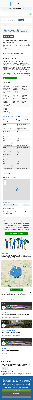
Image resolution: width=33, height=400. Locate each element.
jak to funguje (25, 229)
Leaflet (4, 201)
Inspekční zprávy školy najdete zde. (12, 116)
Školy (18, 30)
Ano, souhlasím (16, 390)
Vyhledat (21, 20)
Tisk (9, 205)
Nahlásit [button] (27, 205)
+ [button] (5, 181)
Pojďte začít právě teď (16, 233)
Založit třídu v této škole (10, 78)
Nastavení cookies (16, 393)
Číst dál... (5, 368)
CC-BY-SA (26, 201)
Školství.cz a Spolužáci (9, 30)
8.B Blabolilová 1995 (8, 330)
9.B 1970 (5, 313)
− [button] (5, 183)
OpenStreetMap (16, 201)
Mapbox (8, 202)
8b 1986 (4, 348)
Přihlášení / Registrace (15, 8)
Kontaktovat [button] (9, 36)
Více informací (16, 397)
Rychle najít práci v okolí (16, 289)
